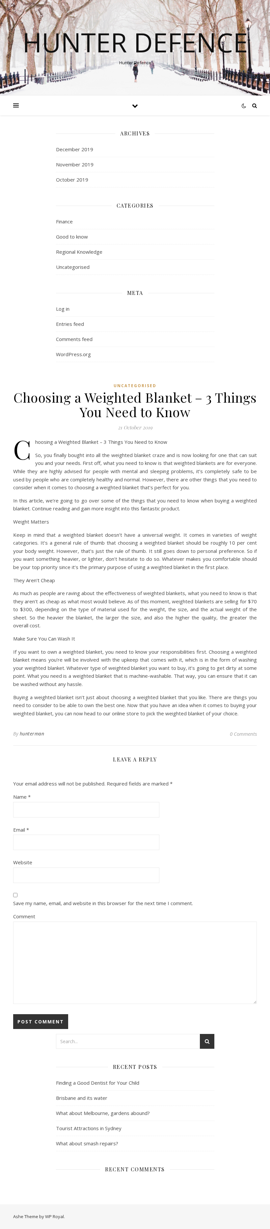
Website (22, 862)
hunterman (32, 733)
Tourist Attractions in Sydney (89, 1128)
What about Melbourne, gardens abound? (103, 1113)
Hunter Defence (135, 42)
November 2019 (75, 164)
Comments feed (74, 339)
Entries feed (70, 324)
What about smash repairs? (87, 1143)
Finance (64, 221)
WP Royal (54, 1216)
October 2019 (72, 179)
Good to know (72, 236)
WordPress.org (73, 354)
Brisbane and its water (81, 1098)
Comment (24, 916)
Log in (62, 308)
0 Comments (243, 733)
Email (21, 829)
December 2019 (74, 149)
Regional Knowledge (79, 251)
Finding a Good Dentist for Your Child (97, 1082)
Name (22, 796)
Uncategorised (73, 267)
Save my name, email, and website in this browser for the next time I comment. (103, 903)
